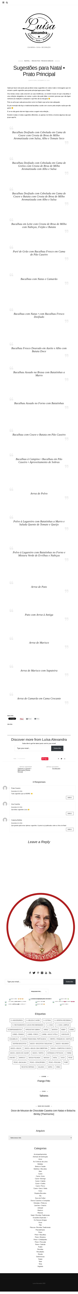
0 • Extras (47, 1020)
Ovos (63, 1057)
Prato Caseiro (15, 788)
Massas (46, 1057)
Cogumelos (13, 1039)
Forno (69, 1053)
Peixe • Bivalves (40, 1237)
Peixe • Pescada (55, 1062)
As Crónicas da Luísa (40, 1161)
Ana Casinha (15, 804)
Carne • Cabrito (40, 1181)
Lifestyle (40, 1208)
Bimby (63, 1029)
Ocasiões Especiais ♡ (40, 1217)
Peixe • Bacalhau (20, 1062)
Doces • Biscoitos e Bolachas (41, 1043)
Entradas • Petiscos (40, 1203)
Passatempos (40, 1230)
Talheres (43, 1095)
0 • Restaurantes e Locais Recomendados (27, 1025)
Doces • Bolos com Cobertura (36, 1048)
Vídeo (58, 1067)
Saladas (41, 1067)
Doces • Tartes (38, 1053)
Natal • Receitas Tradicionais (39, 61)
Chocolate (65, 1034)
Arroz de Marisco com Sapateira (39, 670)
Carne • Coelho (40, 1183)
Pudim (40, 1247)
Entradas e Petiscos (55, 1053)
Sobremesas (40, 1256)
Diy (40, 1196)
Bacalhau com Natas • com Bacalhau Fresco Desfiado (39, 315)
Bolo (40, 1171)
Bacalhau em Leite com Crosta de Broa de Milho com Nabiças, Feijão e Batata (39, 225)
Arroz (46, 1029)
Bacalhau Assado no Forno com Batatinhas (39, 403)
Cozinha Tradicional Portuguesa (33, 1039)
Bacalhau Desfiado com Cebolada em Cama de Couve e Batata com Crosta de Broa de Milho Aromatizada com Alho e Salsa (39, 196)
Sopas (50, 1067)
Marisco (22, 1057)
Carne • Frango (18, 1034)
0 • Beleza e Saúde (33, 1020)
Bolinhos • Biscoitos (40, 1169)
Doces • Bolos (16, 1048)
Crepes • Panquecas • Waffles (61, 1039)
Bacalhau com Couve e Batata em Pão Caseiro (39, 434)
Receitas (40, 1249)
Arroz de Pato (39, 586)
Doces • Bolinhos (62, 1043)
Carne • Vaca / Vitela (40, 1188)
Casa (44, 1091)
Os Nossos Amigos (40, 1220)
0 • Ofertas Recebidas (63, 1020)
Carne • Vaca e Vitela (50, 1034)
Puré (66, 1062)
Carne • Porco (33, 1034)
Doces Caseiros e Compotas (40, 1200)
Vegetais (40, 1266)
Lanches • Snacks (40, 1205)
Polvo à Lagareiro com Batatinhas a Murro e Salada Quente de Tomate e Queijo (39, 523)
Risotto (40, 1254)
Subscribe (57, 748)
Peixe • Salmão (40, 1244)
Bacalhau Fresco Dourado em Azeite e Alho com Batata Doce (39, 350)
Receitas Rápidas (27, 1067)
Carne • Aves (40, 1176)
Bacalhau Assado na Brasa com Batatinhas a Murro (39, 374)
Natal (15, 758)
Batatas (55, 1029)
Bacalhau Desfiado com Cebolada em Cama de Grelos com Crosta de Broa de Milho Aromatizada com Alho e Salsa (39, 165)
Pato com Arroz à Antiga (39, 614)
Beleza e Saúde (40, 1166)
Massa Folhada (34, 1057)
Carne (71, 1029)
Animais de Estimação (40, 1157)
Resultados (40, 1252)
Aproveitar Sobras (32, 1029)
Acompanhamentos (15, 1029)
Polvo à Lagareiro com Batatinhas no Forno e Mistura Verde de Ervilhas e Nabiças (39, 554)
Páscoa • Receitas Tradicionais (40, 1227)
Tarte (40, 1261)
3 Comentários (21, 758)
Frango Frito (43, 1080)
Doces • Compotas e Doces (61, 1048)
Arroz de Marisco (39, 642)
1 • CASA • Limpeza (62, 1025)
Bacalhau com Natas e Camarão (39, 279)
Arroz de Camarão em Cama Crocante (39, 698)
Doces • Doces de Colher (19, 1053)
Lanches (12, 1057)
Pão (40, 1225)
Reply (70, 797)
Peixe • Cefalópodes (37, 1062)
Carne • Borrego (40, 1178)
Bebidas (40, 1164)
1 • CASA (50, 1025)
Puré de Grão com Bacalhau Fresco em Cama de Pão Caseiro (39, 253)
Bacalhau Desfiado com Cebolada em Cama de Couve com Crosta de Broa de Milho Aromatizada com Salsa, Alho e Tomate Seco (39, 135)
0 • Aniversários (17, 1020)
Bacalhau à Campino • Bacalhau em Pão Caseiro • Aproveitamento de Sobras (39, 461)
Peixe (70, 1057)
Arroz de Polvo (39, 493)
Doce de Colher (44, 1106)
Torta (40, 1264)
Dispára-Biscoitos (19, 1043)
